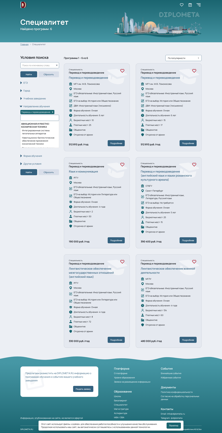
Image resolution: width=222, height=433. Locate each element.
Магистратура (121, 408)
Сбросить (49, 74)
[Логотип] (23, 5)
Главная (24, 44)
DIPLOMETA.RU (26, 429)
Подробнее (116, 143)
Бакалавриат (120, 400)
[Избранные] (182, 5)
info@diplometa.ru (176, 413)
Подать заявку (83, 389)
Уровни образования (124, 377)
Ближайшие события (171, 373)
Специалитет (120, 404)
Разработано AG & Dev (192, 429)
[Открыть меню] (199, 5)
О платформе (120, 373)
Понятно (173, 425)
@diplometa (176, 418)
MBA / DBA (119, 417)
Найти (29, 74)
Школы (117, 396)
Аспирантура (120, 413)
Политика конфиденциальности (177, 392)
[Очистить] (56, 65)
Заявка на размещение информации (132, 381)
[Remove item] (52, 112)
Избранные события (171, 377)
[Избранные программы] (190, 5)
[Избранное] (122, 70)
